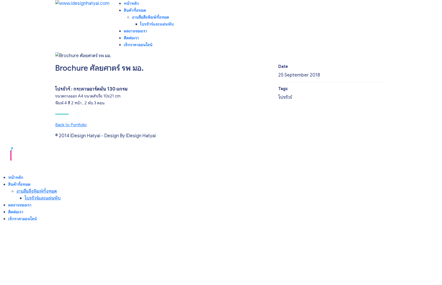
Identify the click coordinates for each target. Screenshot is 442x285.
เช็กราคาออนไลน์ (138, 44)
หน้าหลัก (131, 3)
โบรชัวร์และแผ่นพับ (157, 24)
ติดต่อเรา (131, 38)
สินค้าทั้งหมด (135, 10)
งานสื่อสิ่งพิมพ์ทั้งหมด (150, 17)
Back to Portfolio (71, 125)
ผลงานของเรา (135, 31)
